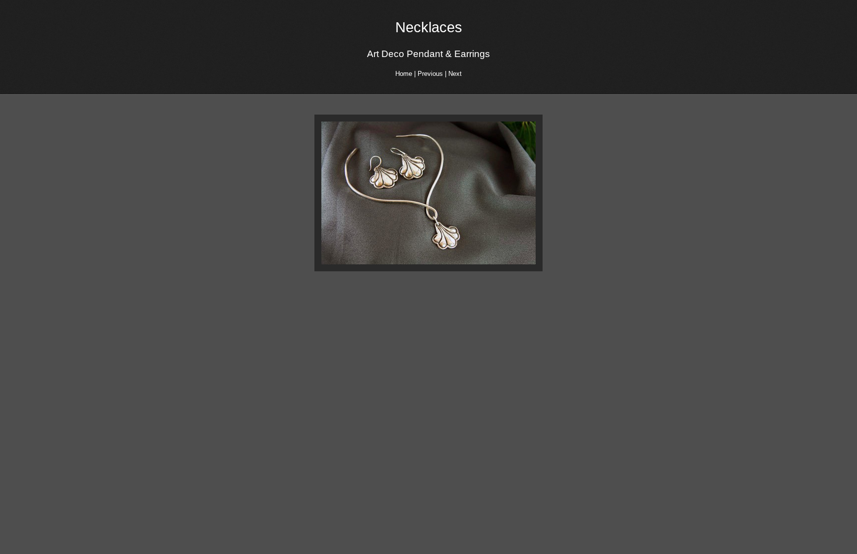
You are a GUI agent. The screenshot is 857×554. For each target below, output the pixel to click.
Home (403, 73)
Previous (430, 73)
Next (455, 73)
